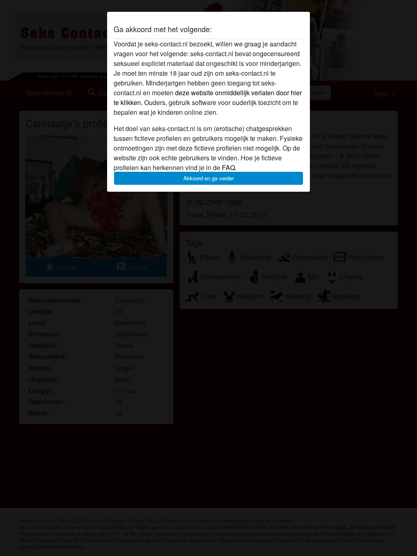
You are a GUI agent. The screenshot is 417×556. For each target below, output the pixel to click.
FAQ (228, 167)
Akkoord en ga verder (208, 178)
